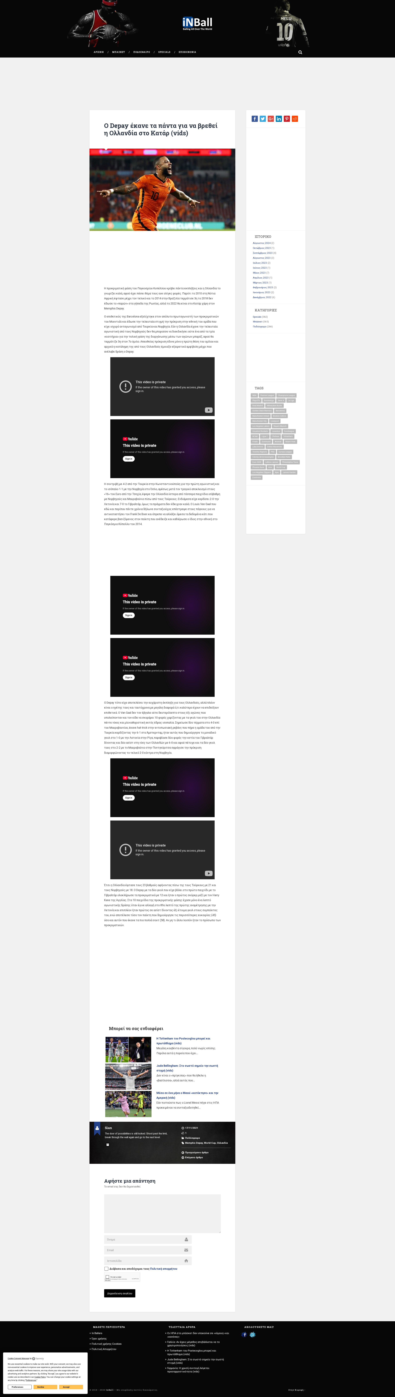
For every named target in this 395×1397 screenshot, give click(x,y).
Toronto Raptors (259, 452)
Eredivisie (256, 477)
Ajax (277, 472)
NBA (254, 395)
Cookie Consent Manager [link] (18, 1358)
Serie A (281, 400)
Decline (40, 1387)
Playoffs (256, 400)
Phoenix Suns (258, 467)
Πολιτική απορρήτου (163, 1268)
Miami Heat (290, 442)
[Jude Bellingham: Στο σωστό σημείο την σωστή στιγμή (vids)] (128, 1077)
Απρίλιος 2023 (261, 277)
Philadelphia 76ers (290, 462)
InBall (110, 1390)
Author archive (107, 1144)
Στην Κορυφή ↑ (297, 1390)
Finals (255, 442)
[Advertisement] (197, 83)
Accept (66, 1387)
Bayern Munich (280, 426)
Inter (270, 467)
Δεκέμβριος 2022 (262, 297)
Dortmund (266, 442)
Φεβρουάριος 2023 (263, 287)
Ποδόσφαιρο (141, 52)
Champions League (286, 395)
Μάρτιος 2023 (260, 282)
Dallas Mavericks (274, 447)
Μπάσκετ (118, 52)
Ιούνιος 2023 (260, 267)
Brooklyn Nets (284, 457)
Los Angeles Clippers (261, 472)
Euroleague (289, 431)
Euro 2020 (256, 462)
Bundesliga (269, 400)
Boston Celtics (279, 416)
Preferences (17, 1387)
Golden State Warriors (262, 411)
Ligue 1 (265, 436)
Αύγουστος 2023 (262, 258)
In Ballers (97, 1333)
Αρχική (99, 52)
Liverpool (275, 421)
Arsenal (278, 442)
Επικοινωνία (187, 52)
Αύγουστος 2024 (262, 243)
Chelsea (275, 436)
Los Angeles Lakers (260, 426)
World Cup (210, 1143)
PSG (272, 452)
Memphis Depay (194, 1143)
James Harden (289, 472)
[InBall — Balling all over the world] (197, 23)
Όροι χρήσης (99, 1338)
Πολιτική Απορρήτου (104, 1349)
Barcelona (280, 411)
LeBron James (271, 462)
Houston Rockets (260, 431)
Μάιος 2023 (259, 272)
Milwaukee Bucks (274, 406)
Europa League (285, 452)
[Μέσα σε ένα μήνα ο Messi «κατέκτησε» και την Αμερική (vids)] (128, 1104)
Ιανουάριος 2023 (261, 292)
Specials (164, 52)
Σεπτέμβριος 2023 (263, 253)
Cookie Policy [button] (40, 1377)
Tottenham (288, 436)
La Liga (291, 400)
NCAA (255, 436)
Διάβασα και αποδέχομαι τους (143, 1268)
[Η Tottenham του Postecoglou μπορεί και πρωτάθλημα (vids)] (128, 1050)
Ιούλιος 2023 (260, 262)
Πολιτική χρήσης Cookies (107, 1343)
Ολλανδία (222, 1143)
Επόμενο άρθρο (194, 1157)
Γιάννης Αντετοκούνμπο (263, 457)
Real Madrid (257, 406)
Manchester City (259, 421)
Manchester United (260, 416)
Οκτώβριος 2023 (262, 248)
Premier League (267, 395)
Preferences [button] (31, 1380)
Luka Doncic (257, 447)
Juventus (276, 431)
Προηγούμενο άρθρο (197, 1152)
